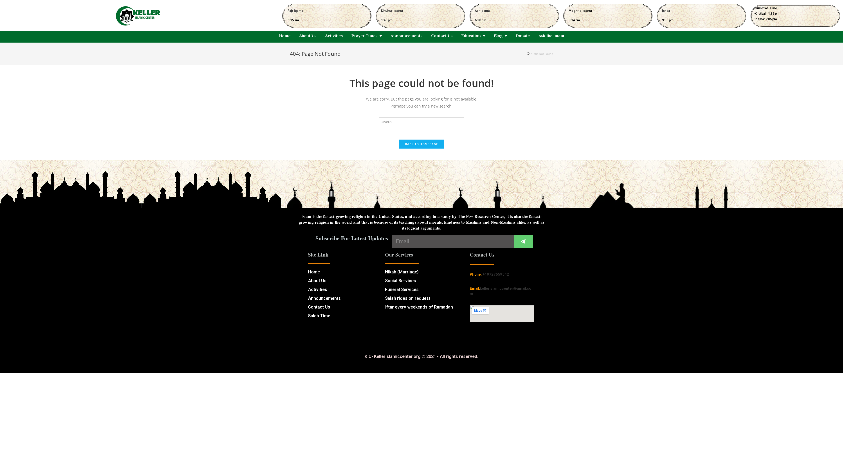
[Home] (528, 54)
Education (471, 35)
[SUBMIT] (523, 241)
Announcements (406, 35)
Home (284, 35)
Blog (498, 35)
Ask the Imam (551, 35)
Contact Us (441, 35)
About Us (307, 35)
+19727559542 (496, 274)
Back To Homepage (421, 144)
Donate (523, 35)
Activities (334, 35)
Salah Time (319, 315)
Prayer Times (364, 35)
